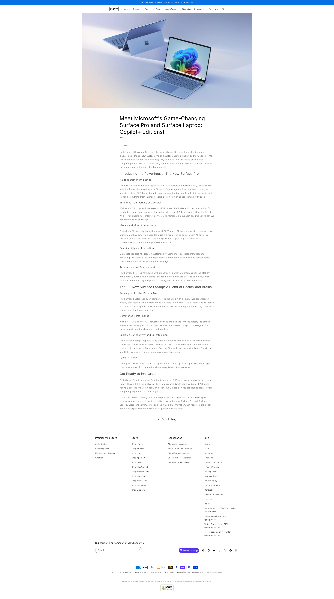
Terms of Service (212, 485)
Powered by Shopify (140, 572)
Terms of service (183, 572)
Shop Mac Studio (139, 481)
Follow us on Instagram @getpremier (215, 518)
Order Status (101, 444)
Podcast (208, 499)
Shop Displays (138, 490)
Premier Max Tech (125, 572)
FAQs (206, 448)
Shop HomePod (139, 485)
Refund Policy (210, 481)
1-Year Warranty (211, 467)
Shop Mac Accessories (178, 462)
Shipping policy (198, 572)
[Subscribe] (139, 550)
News (207, 504)
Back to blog (169, 419)
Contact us (209, 490)
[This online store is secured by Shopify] (167, 590)
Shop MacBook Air (140, 467)
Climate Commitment (214, 494)
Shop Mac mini (138, 476)
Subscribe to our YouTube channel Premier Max (220, 510)
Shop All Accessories (177, 444)
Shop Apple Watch (140, 458)
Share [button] (125, 145)
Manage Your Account (105, 453)
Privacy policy (169, 572)
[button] (126, 9)
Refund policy (156, 572)
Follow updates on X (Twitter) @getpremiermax (217, 533)
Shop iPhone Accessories (179, 458)
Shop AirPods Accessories (180, 448)
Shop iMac (136, 462)
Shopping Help (102, 448)
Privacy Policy (210, 471)
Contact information (214, 572)
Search (207, 444)
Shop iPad (136, 453)
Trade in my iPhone (213, 462)
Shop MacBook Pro (140, 471)
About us (208, 453)
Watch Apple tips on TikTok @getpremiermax (217, 525)
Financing (208, 458)
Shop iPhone (137, 444)
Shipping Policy (211, 476)
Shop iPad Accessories (178, 453)
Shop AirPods (138, 448)
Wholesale (100, 458)
